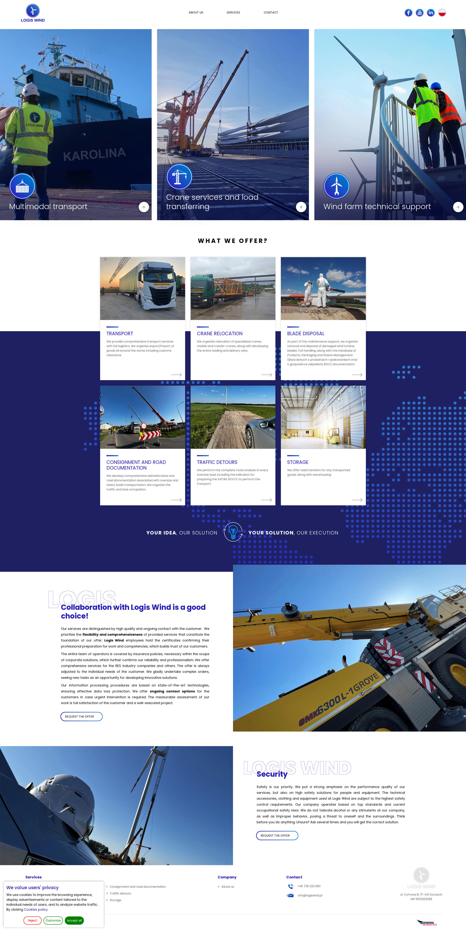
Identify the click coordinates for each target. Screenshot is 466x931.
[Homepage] (33, 13)
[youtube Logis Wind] (420, 13)
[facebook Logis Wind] (408, 13)
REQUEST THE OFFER (79, 716)
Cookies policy (36, 909)
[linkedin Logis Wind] (431, 13)
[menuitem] (233, 13)
